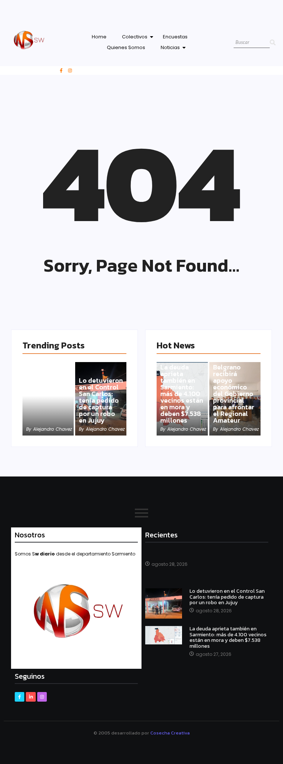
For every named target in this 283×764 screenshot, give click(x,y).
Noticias (170, 47)
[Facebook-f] (61, 70)
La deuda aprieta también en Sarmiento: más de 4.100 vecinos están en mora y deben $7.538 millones (181, 394)
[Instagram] (70, 70)
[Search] (273, 42)
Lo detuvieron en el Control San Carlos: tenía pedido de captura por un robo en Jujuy (101, 400)
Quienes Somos (126, 47)
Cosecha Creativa (170, 732)
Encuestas (175, 36)
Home (99, 36)
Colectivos (134, 36)
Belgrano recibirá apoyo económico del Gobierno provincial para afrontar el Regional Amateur (233, 394)
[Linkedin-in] (30, 697)
